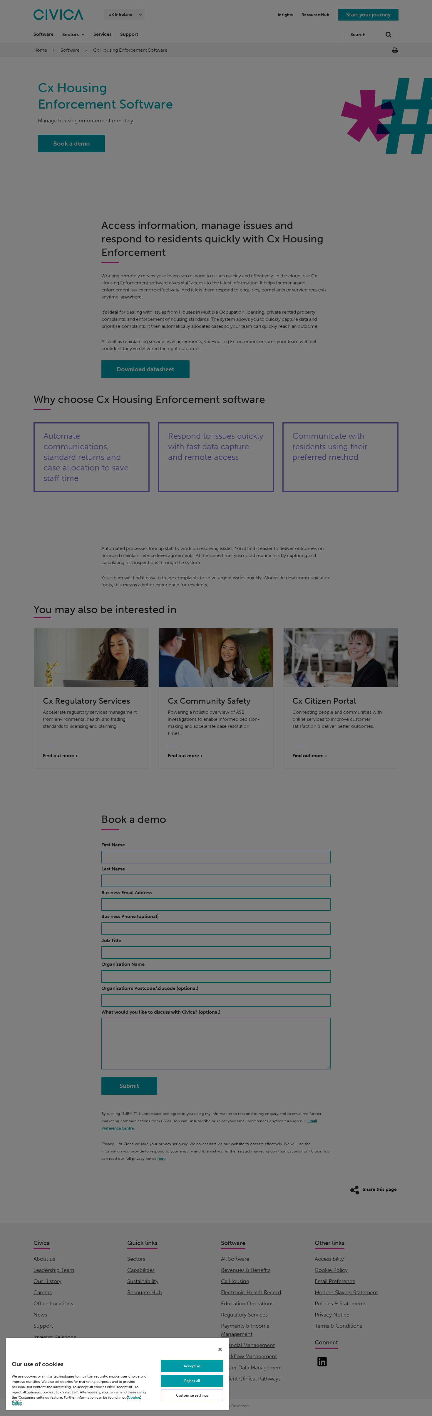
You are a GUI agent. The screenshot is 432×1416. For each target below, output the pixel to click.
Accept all (192, 1366)
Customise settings (192, 1395)
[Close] (220, 1349)
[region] (117, 1374)
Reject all (192, 1381)
